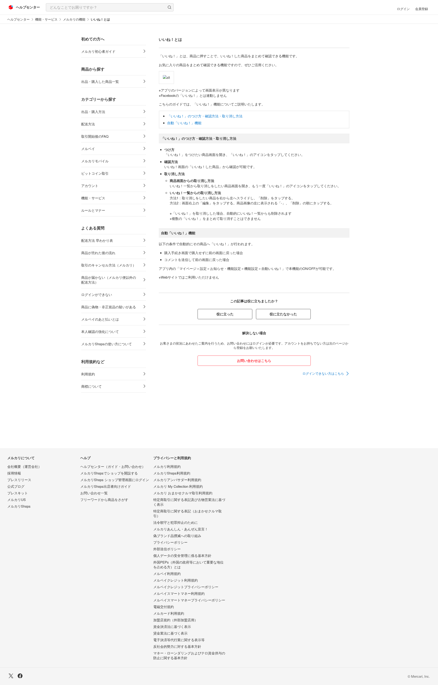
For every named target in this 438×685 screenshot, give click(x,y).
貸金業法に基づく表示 (170, 633)
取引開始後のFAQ (95, 136)
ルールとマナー (93, 210)
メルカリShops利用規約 (171, 473)
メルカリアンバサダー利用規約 (177, 479)
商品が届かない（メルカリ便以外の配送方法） (108, 280)
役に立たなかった (283, 313)
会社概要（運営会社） (24, 466)
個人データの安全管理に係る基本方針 (182, 555)
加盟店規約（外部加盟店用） (175, 619)
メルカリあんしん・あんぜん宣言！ (180, 529)
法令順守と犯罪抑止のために (175, 522)
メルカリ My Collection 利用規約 (178, 486)
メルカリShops (19, 506)
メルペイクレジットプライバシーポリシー (185, 586)
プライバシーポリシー (170, 542)
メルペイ (88, 148)
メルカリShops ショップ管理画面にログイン (114, 479)
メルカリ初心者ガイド (98, 51)
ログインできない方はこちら (323, 373)
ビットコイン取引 (95, 173)
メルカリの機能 (74, 19)
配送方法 (88, 123)
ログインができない (96, 294)
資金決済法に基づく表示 (172, 626)
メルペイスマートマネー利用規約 (179, 593)
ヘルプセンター (18, 19)
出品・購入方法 (93, 111)
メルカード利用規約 (168, 613)
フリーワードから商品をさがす (104, 499)
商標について (91, 386)
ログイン (403, 8)
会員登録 (421, 8)
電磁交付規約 (163, 606)
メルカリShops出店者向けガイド (105, 486)
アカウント (89, 185)
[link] (325, 373)
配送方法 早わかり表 (97, 240)
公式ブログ (15, 486)
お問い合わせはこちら (254, 360)
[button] (169, 7)
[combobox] (110, 7)
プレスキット (17, 492)
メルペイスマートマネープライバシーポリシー (189, 600)
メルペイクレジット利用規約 (175, 580)
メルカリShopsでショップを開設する (109, 473)
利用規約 (88, 373)
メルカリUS (16, 499)
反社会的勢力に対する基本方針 (177, 646)
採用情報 (14, 473)
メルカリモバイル (95, 160)
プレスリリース (19, 479)
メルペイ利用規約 (167, 573)
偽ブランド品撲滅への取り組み (177, 535)
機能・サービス (46, 19)
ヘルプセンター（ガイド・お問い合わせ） (112, 466)
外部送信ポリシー (167, 548)
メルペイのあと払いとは (100, 319)
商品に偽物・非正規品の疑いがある (108, 306)
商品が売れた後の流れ (98, 252)
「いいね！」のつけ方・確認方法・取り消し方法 (204, 115)
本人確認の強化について (100, 331)
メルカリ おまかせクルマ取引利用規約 (182, 492)
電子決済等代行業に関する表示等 (179, 639)
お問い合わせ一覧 (94, 492)
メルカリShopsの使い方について (106, 343)
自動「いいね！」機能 (184, 122)
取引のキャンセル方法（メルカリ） (108, 265)
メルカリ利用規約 (167, 466)
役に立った (225, 313)
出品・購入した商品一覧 (100, 81)
